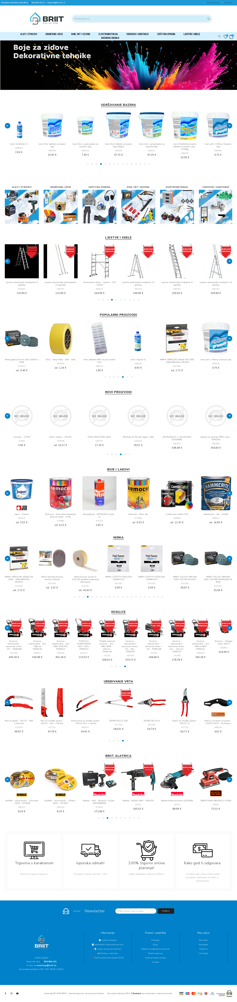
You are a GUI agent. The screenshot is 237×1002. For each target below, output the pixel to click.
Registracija (213, 3)
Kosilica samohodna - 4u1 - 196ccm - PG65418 (14, 645)
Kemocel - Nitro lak (60, 514)
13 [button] (140, 164)
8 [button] (118, 164)
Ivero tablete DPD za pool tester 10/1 (22, 361)
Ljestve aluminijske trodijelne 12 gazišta (138, 283)
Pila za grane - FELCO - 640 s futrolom (218, 722)
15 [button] (149, 164)
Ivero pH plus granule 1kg (218, 144)
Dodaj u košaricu (24, 125)
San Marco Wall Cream (177, 514)
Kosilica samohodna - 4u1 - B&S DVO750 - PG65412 (37, 645)
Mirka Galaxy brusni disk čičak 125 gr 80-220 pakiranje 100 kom (185, 579)
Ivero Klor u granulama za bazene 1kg (19, 145)
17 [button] (145, 597)
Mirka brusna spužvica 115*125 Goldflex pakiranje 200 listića (19, 579)
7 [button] (114, 164)
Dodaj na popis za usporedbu (19, 125)
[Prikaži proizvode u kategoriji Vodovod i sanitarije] (216, 207)
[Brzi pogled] (13, 125)
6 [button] (128, 85)
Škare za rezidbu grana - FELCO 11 (52, 722)
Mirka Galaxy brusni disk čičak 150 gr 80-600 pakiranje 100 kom (218, 579)
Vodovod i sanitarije (215, 187)
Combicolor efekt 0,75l (99, 514)
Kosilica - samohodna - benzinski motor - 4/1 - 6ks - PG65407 (107, 646)
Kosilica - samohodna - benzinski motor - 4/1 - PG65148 (130, 645)
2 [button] (113, 85)
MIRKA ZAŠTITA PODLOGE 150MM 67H (85, 578)
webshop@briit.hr (54, 3)
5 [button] (124, 85)
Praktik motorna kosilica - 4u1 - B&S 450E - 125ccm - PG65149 (84, 646)
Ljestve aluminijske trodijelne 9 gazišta (99, 283)
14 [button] (145, 164)
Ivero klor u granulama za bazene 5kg (85, 145)
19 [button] (153, 597)
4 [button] (120, 85)
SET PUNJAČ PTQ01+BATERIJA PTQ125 (177, 438)
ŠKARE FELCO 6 (19, 720)
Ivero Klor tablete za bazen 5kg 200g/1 (52, 145)
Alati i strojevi (22, 187)
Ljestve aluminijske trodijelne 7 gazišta (215, 283)
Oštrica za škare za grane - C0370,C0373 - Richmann (85, 722)
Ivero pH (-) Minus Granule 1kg (152, 145)
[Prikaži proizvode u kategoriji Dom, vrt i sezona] (138, 207)
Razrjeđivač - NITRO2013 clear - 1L (21, 515)
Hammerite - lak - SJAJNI (138, 514)
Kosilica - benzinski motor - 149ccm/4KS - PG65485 (223, 645)
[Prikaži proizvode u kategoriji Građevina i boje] (61, 207)
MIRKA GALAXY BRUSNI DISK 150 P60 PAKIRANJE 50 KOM (152, 579)
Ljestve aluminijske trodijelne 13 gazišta (61, 283)
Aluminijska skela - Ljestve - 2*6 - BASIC (21, 283)
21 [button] (162, 597)
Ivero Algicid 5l (215, 359)
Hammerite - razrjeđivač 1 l (215, 437)
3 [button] (116, 85)
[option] (118, 65)
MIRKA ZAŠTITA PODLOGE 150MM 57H (52, 578)
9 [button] (123, 164)
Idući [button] (229, 125)
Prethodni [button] (7, 125)
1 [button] (109, 85)
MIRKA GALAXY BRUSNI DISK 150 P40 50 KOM (118, 578)
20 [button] (158, 597)
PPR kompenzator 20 (138, 437)
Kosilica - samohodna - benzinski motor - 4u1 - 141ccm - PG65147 (154, 646)
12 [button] (136, 164)
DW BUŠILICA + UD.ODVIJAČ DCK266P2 (21, 438)
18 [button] (149, 597)
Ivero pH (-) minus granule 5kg (185, 145)
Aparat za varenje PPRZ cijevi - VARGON (60, 438)
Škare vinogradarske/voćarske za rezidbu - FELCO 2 (118, 723)
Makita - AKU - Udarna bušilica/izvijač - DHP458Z (99, 438)
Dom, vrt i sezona (138, 187)
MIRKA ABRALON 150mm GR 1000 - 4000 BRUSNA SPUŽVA (99, 361)
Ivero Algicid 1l (60, 359)
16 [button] (140, 597)
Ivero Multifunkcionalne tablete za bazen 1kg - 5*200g (118, 147)
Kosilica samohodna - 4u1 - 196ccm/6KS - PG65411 (177, 645)
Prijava (228, 3)
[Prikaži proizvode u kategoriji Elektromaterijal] (177, 207)
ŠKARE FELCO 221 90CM (151, 720)
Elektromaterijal (177, 187)
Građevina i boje (60, 187)
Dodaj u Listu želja (121, 125)
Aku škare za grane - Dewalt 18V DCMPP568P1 (185, 722)
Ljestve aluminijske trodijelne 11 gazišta (177, 283)
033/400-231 (36, 3)
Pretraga (208, 18)
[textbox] (141, 18)
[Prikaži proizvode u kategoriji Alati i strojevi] (22, 207)
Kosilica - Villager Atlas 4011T (200, 642)
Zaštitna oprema (99, 187)
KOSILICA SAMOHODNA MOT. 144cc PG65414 (61, 645)
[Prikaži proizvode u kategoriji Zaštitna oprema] (99, 207)
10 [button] (127, 164)
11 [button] (131, 164)
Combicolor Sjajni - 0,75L (215, 514)
